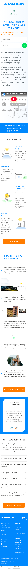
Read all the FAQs (14, 505)
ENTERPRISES (18, 527)
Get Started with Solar (14, 390)
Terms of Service (16, 568)
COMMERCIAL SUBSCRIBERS (18, 530)
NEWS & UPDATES (5, 528)
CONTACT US (4, 534)
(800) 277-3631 (18, 544)
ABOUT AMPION (5, 523)
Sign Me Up (14, 241)
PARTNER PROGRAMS (20, 533)
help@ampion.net (19, 552)
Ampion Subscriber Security (7, 561)
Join (23, 518)
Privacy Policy (4, 563)
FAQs (2, 532)
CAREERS (3, 530)
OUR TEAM (3, 525)
